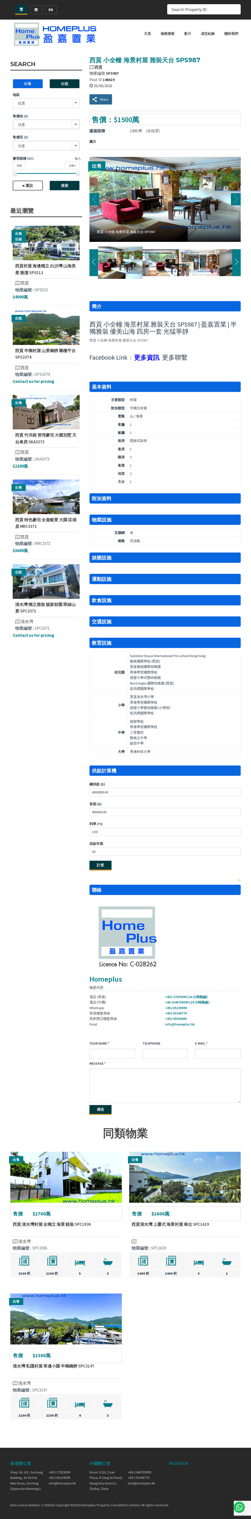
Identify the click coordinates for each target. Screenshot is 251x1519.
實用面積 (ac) (23, 158)
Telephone (151, 1043)
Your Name (98, 1043)
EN (51, 9)
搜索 (64, 185)
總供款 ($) (97, 784)
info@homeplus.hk (180, 1024)
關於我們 (231, 33)
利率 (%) (95, 824)
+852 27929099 (59, 1472)
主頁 (147, 33)
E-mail (200, 1043)
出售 (27, 83)
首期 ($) (95, 804)
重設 (29, 185)
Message (96, 1063)
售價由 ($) (20, 116)
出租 (64, 83)
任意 (21, 103)
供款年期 (96, 843)
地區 (16, 95)
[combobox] (46, 124)
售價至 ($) (20, 137)
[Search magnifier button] (235, 9)
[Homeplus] (56, 34)
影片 (187, 33)
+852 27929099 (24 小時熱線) (186, 997)
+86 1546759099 (139, 1472)
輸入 (78, 158)
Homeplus (105, 979)
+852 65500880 (176, 1018)
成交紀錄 (208, 33)
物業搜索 (168, 33)
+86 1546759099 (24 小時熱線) (187, 1002)
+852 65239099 (176, 1008)
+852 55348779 (176, 1013)
